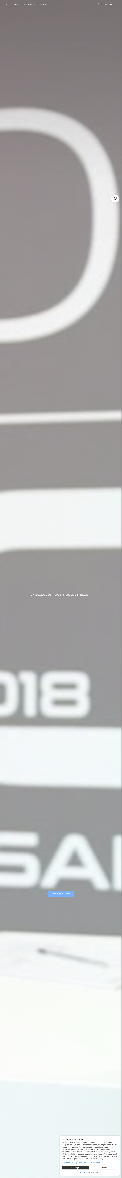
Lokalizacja (29, 4)
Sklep (7, 4)
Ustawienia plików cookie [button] (89, 1172)
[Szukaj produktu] (115, 198)
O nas (17, 4)
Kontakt (43, 4)
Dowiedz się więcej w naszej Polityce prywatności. (81, 1163)
